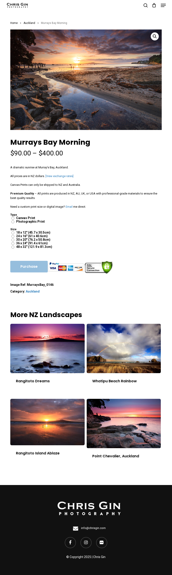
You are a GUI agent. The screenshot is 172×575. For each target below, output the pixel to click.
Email (69, 206)
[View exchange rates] (59, 176)
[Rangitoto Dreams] (47, 348)
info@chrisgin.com (93, 528)
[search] (145, 5)
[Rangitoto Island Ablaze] (47, 422)
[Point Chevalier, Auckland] (124, 423)
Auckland (29, 23)
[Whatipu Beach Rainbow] (124, 348)
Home (14, 23)
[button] (163, 5)
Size (13, 229)
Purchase (29, 266)
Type (13, 214)
